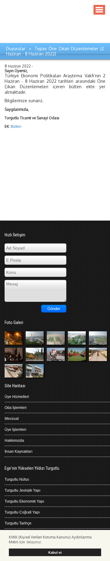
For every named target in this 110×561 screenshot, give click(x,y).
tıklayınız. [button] (34, 542)
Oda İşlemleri (16, 408)
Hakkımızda (14, 440)
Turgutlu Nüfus (17, 479)
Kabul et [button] (55, 552)
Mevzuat (12, 418)
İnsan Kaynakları (18, 451)
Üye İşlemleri (15, 429)
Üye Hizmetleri (17, 397)
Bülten (16, 126)
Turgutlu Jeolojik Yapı (22, 490)
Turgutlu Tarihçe (18, 523)
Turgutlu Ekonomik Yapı (24, 501)
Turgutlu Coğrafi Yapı (22, 512)
